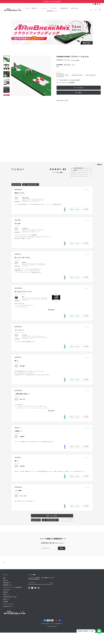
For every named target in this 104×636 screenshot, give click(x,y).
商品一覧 (34, 8)
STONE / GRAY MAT (77, 75)
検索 (4, 578)
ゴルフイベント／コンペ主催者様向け (12, 587)
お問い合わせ (74, 8)
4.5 (64, 169)
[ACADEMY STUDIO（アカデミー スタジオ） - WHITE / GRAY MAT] (64, 137)
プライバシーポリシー (8, 604)
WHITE (67, 75)
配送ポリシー (6, 599)
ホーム (27, 8)
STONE (60, 75)
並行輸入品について (8, 606)
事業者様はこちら (52, 11)
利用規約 (5, 592)
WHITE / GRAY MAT (90, 75)
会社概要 (5, 601)
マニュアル (53, 8)
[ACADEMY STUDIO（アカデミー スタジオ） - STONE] (57, 137)
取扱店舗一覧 (64, 8)
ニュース (44, 8)
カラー (58, 72)
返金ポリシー (6, 594)
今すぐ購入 (78, 92)
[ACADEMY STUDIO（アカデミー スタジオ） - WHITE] (60, 137)
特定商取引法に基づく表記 (10, 597)
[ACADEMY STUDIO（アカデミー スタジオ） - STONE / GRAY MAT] (62, 137)
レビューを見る (75, 60)
